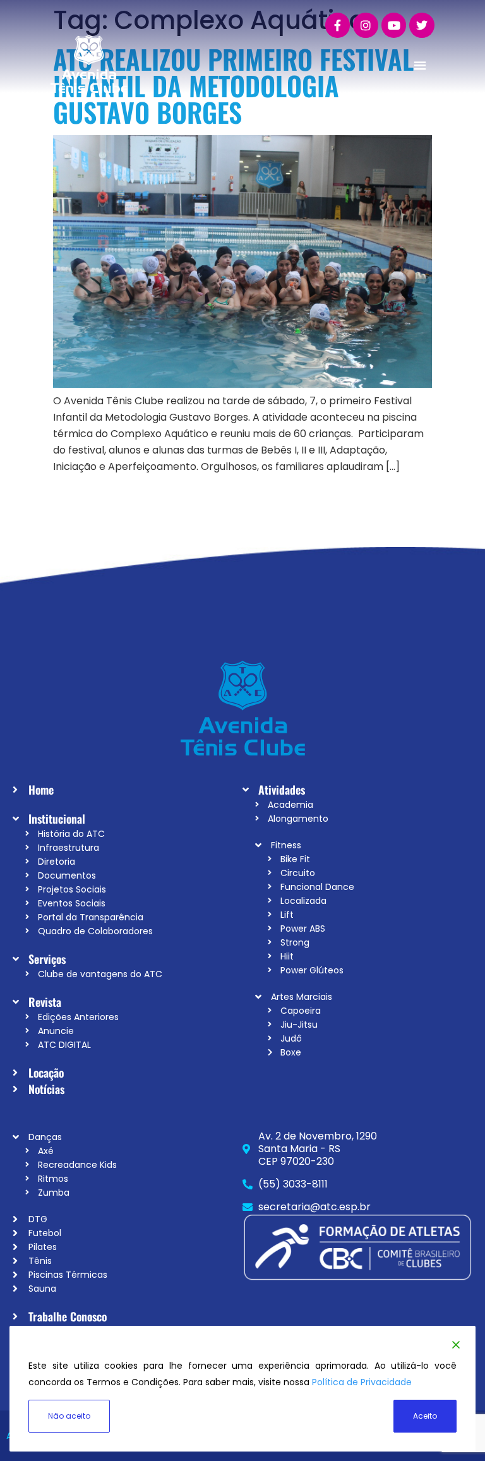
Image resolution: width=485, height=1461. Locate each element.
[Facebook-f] (337, 25)
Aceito (425, 1415)
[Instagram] (365, 25)
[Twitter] (421, 25)
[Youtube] (394, 25)
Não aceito (69, 1415)
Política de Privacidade (362, 1382)
